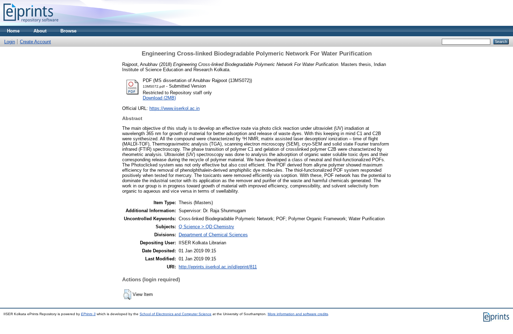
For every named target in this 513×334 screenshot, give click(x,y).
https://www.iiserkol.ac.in (174, 108)
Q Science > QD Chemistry (206, 226)
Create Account (35, 41)
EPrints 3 (88, 314)
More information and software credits (298, 314)
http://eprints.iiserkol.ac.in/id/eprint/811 (218, 266)
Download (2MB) (159, 98)
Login (9, 41)
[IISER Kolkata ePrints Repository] (31, 24)
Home (13, 31)
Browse (68, 31)
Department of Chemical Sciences (213, 234)
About (40, 31)
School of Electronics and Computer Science (175, 314)
